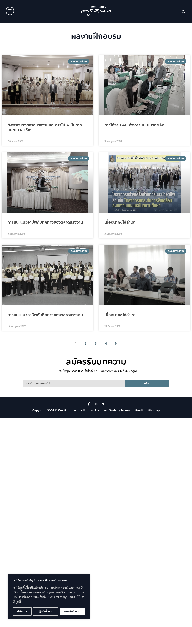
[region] (49, 596)
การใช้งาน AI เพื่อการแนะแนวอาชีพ (134, 125)
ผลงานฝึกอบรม (96, 36)
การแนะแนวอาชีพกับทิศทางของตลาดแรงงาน (45, 222)
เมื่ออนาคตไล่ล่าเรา (120, 222)
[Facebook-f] (88, 403)
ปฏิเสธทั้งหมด (45, 611)
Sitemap (154, 410)
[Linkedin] (103, 403)
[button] (183, 11)
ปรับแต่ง (22, 611)
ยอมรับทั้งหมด (72, 611)
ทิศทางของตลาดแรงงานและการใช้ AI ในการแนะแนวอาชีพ (45, 127)
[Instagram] (96, 403)
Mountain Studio (132, 410)
